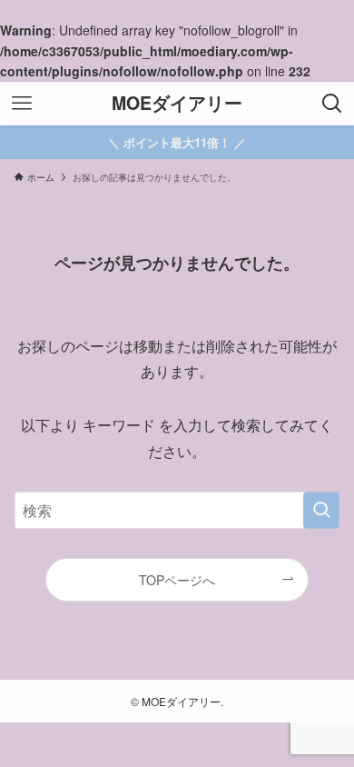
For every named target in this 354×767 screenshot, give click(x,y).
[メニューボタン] (22, 103)
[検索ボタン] (332, 103)
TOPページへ (177, 580)
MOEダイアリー (177, 104)
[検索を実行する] (321, 510)
